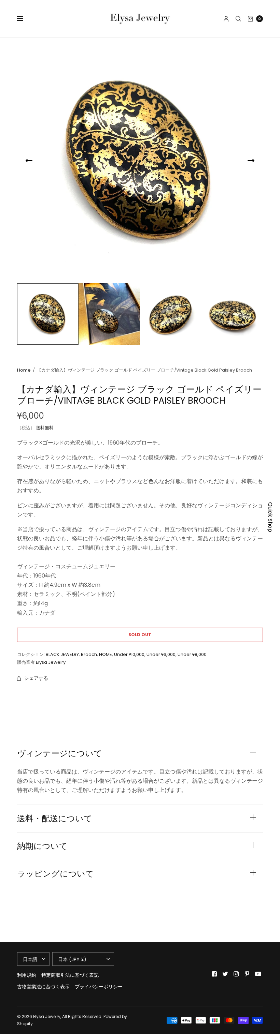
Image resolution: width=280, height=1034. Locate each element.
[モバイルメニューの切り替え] (24, 18)
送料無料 (45, 427)
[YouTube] (258, 974)
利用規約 (26, 975)
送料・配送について (54, 818)
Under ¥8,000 (192, 654)
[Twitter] (225, 974)
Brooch (89, 654)
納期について (42, 846)
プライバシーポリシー (99, 986)
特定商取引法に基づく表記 (70, 975)
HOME (105, 654)
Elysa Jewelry (51, 662)
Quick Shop (270, 517)
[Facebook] (214, 974)
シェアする (36, 678)
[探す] (238, 19)
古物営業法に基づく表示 (43, 986)
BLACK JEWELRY (62, 654)
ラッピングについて (55, 874)
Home (24, 370)
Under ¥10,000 (129, 654)
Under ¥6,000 (161, 654)
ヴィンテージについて (59, 753)
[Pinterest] (247, 974)
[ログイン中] (226, 19)
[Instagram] (236, 974)
